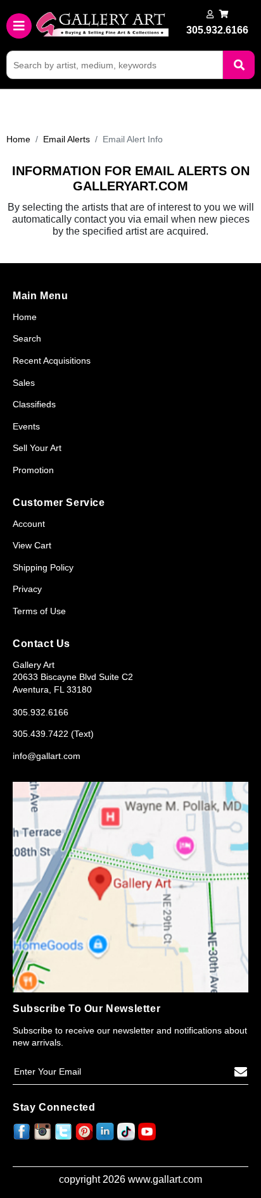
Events (26, 426)
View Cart (32, 545)
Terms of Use (39, 611)
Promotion (33, 470)
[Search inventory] (239, 65)
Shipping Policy (43, 567)
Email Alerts (66, 139)
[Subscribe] (240, 1072)
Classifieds (34, 404)
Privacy (27, 589)
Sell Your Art (37, 448)
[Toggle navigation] (19, 26)
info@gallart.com (46, 756)
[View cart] (224, 14)
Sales (24, 383)
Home (18, 139)
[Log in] (210, 14)
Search (27, 338)
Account (29, 524)
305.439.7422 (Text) (53, 734)
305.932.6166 (40, 712)
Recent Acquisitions (52, 360)
